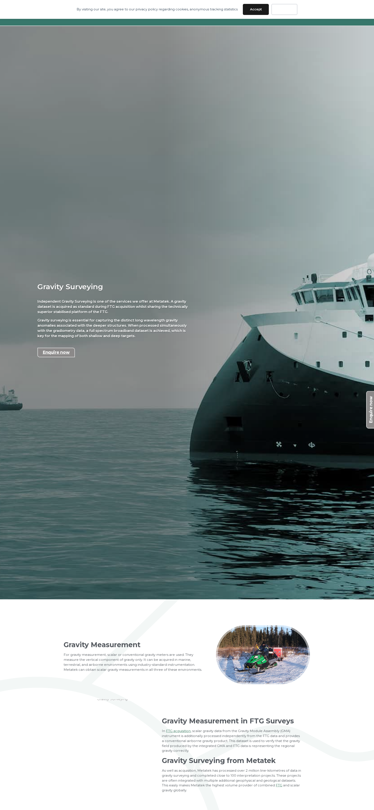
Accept (256, 9)
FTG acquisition (178, 731)
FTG (279, 785)
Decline (284, 9)
